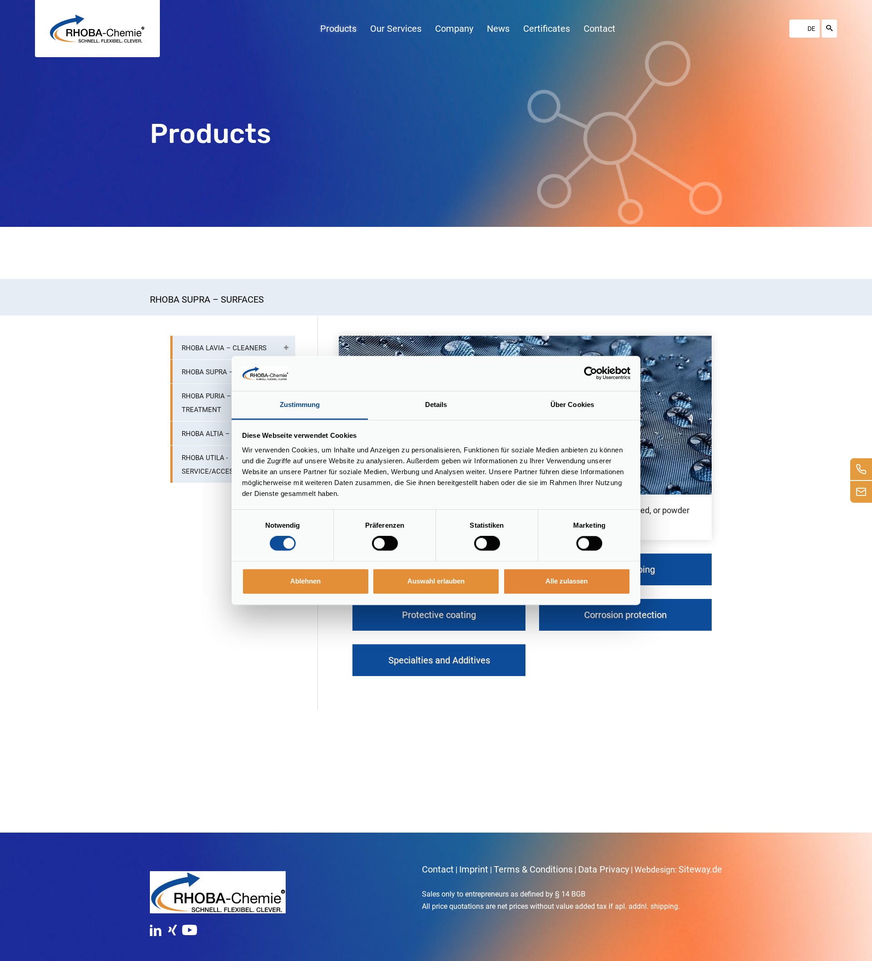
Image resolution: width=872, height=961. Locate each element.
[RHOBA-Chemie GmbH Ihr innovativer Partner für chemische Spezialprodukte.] (97, 29)
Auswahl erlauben (436, 581)
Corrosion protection (625, 614)
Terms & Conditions (533, 869)
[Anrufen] (861, 469)
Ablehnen (305, 581)
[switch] (385, 543)
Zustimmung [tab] (300, 404)
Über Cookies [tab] (572, 404)
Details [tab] (436, 404)
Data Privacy (603, 869)
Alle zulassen (566, 581)
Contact (438, 869)
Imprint (473, 869)
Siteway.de (700, 869)
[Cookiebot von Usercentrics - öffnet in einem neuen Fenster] (590, 373)
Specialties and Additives (439, 660)
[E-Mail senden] (861, 492)
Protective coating (439, 614)
